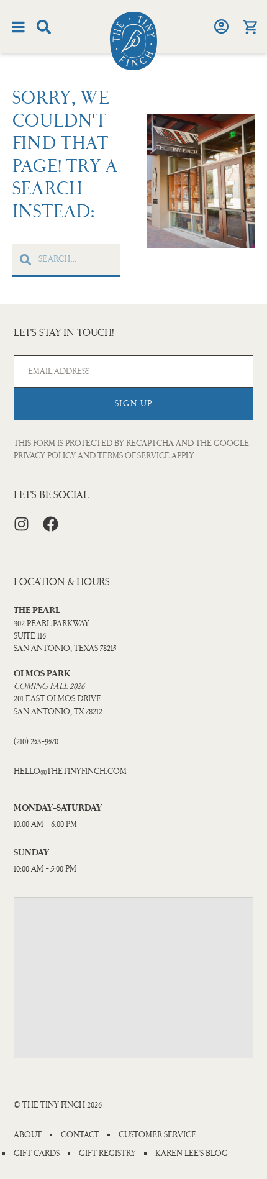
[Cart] (249, 27)
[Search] (44, 27)
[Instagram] (21, 524)
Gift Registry (107, 1153)
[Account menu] (221, 26)
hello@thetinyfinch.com (70, 771)
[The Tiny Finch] (133, 41)
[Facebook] (50, 524)
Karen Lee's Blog (191, 1153)
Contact (80, 1135)
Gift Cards (37, 1153)
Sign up (134, 403)
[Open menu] (18, 27)
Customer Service (157, 1135)
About (28, 1135)
